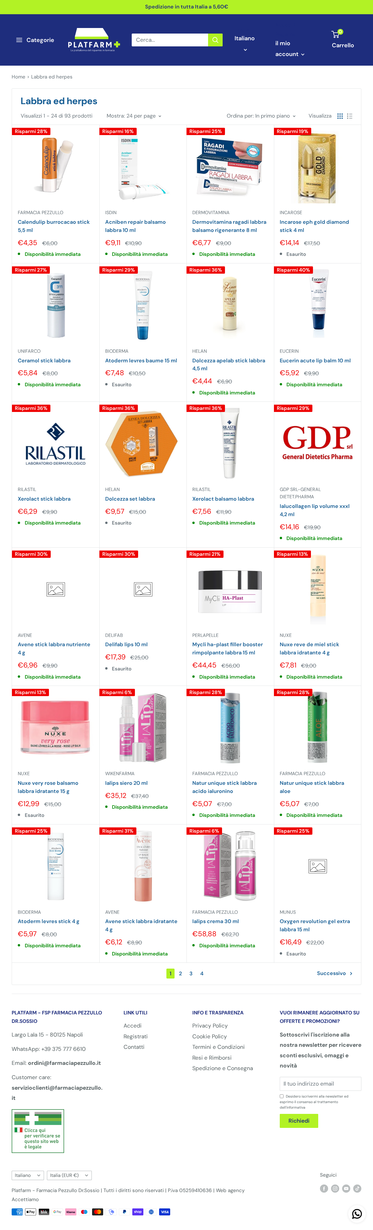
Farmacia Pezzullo (40, 212)
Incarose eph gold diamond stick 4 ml (314, 226)
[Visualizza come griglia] (340, 116)
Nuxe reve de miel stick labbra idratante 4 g (309, 648)
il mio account (287, 48)
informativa (295, 1107)
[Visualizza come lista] (349, 116)
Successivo (331, 973)
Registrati (136, 1036)
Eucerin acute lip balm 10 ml (315, 360)
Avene (25, 635)
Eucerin (289, 351)
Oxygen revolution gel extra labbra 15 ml (315, 925)
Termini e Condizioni (218, 1047)
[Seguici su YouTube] (346, 1188)
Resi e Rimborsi (212, 1057)
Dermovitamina (211, 212)
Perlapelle (205, 635)
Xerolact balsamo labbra (223, 498)
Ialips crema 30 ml (215, 921)
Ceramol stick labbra (44, 360)
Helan (199, 351)
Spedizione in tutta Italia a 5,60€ (186, 6)
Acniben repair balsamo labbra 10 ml (135, 226)
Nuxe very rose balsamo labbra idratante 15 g (48, 787)
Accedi (133, 1025)
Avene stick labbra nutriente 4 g (54, 648)
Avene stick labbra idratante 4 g (141, 925)
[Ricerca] (215, 40)
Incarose (291, 212)
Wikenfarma (120, 774)
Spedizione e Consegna (222, 1068)
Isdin (111, 212)
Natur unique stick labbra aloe (312, 787)
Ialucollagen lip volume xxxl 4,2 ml (315, 510)
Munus (288, 912)
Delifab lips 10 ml (126, 644)
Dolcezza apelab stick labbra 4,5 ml (228, 364)
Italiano (23, 1175)
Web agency (230, 1190)
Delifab (114, 635)
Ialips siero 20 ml (126, 783)
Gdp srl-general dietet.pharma (300, 493)
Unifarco (29, 351)
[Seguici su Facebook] (324, 1188)
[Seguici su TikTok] (357, 1188)
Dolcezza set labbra (130, 498)
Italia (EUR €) (64, 1175)
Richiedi (298, 1120)
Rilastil (27, 489)
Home (18, 77)
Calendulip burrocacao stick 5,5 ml (54, 226)
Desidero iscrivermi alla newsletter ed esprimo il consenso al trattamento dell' (314, 1102)
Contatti (134, 1047)
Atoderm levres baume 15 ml (141, 360)
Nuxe (286, 635)
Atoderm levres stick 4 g (49, 921)
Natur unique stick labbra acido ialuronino (224, 787)
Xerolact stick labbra (44, 498)
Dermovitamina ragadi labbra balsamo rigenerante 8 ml (229, 226)
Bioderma (117, 351)
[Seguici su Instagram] (335, 1188)
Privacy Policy (210, 1025)
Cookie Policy (209, 1036)
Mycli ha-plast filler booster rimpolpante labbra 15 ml (227, 648)
